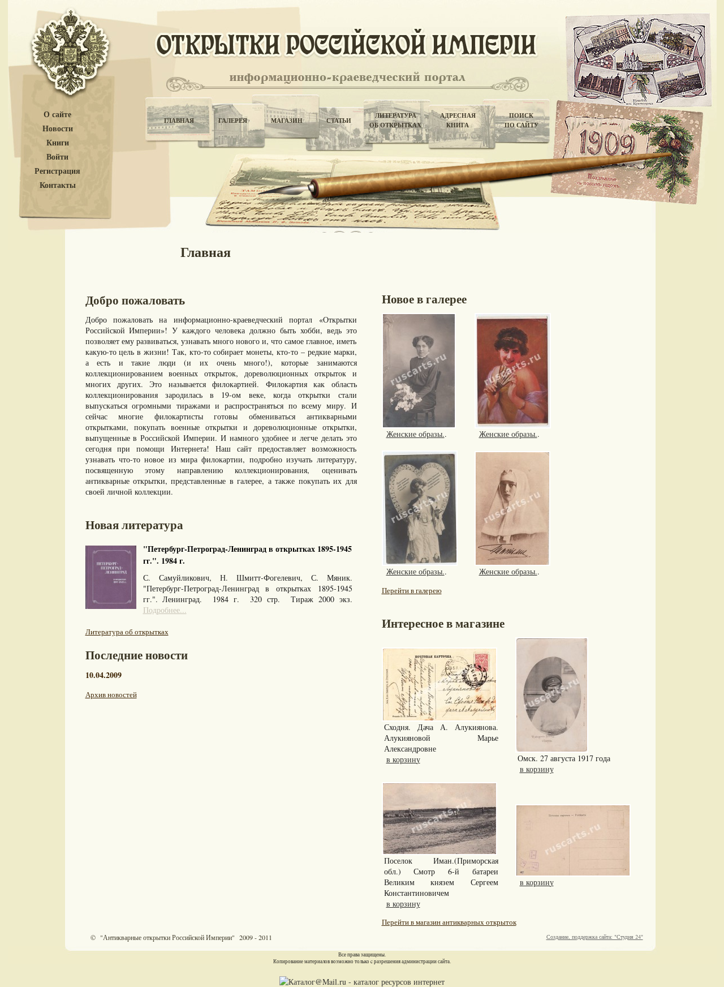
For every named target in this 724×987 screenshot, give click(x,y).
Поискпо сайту (521, 120)
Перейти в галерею (412, 590)
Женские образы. (415, 433)
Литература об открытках (127, 631)
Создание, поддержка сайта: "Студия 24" (594, 937)
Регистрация (57, 171)
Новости (57, 129)
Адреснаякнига (458, 120)
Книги (57, 143)
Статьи (338, 120)
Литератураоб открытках (395, 120)
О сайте (57, 114)
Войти (57, 157)
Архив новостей (111, 694)
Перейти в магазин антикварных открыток (449, 922)
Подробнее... (165, 609)
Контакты (58, 185)
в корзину (403, 759)
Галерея (232, 120)
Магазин (287, 120)
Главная (179, 120)
